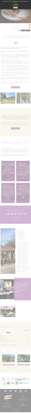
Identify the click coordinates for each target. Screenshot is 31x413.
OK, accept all (16, 4)
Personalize (15, 7)
